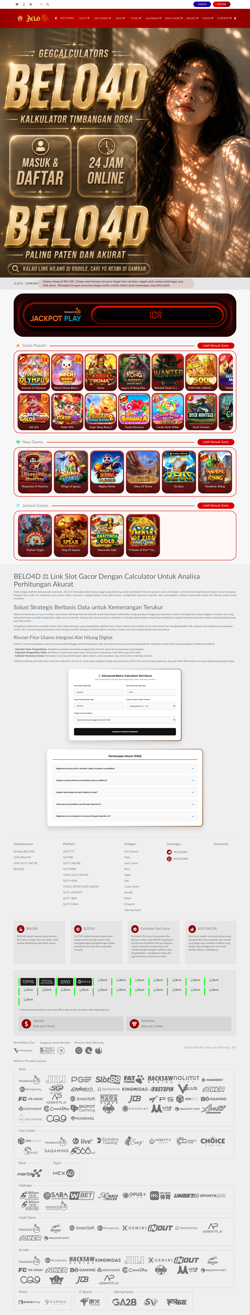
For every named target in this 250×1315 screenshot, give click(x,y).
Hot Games (67, 18)
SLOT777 (68, 851)
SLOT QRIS (70, 898)
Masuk (202, 4)
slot (126, 881)
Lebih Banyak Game (216, 345)
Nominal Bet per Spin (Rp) (136, 686)
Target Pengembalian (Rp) (84, 700)
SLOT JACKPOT (72, 892)
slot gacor (41, 614)
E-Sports (223, 18)
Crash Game (172, 18)
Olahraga (152, 18)
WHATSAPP (180, 859)
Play (72, 318)
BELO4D (68, 592)
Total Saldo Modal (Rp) (82, 686)
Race (119, 18)
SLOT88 (68, 857)
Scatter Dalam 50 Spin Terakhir (138, 700)
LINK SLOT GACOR (25, 863)
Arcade (191, 18)
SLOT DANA (70, 904)
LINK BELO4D (22, 857)
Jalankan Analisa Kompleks (125, 732)
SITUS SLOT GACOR (75, 875)
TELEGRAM (180, 852)
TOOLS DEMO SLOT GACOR (81, 886)
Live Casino (101, 18)
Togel (135, 18)
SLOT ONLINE (72, 863)
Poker (207, 18)
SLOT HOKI (70, 881)
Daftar (221, 4)
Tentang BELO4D (24, 851)
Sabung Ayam (132, 910)
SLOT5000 (69, 869)
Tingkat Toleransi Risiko (83, 713)
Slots (83, 18)
